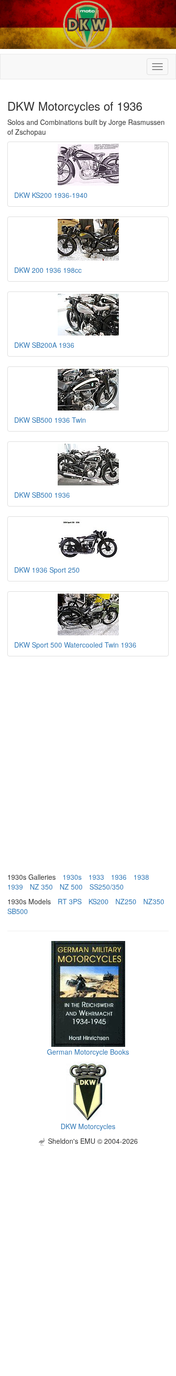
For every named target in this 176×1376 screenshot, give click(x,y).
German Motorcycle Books (88, 1052)
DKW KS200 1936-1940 (51, 195)
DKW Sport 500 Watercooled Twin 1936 (75, 645)
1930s (72, 877)
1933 (96, 877)
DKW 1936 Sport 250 (47, 570)
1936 (119, 877)
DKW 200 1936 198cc (48, 270)
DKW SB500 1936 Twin (50, 420)
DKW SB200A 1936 (44, 345)
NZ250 (125, 901)
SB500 (17, 911)
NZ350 (153, 901)
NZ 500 (71, 887)
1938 (141, 877)
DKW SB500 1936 (42, 495)
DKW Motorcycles (88, 1126)
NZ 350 (41, 887)
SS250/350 (106, 887)
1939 (15, 887)
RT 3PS (70, 901)
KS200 (98, 901)
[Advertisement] (88, 1234)
